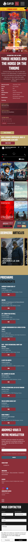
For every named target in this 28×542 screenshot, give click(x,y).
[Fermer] (26, 532)
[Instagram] (3, 488)
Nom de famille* (18, 511)
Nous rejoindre (14, 472)
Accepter (21, 540)
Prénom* (3, 511)
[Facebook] (7, 488)
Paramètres (7, 540)
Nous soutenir (5, 472)
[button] (9, 294)
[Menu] (22, 4)
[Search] (17, 4)
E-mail (3, 447)
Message (4, 524)
